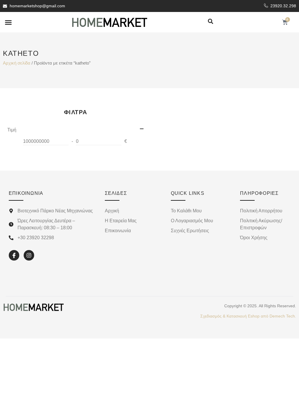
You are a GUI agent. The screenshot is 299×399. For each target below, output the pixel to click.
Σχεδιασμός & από (248, 316)
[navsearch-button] (210, 22)
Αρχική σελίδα (16, 63)
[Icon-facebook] (14, 255)
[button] (8, 22)
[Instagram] (29, 255)
